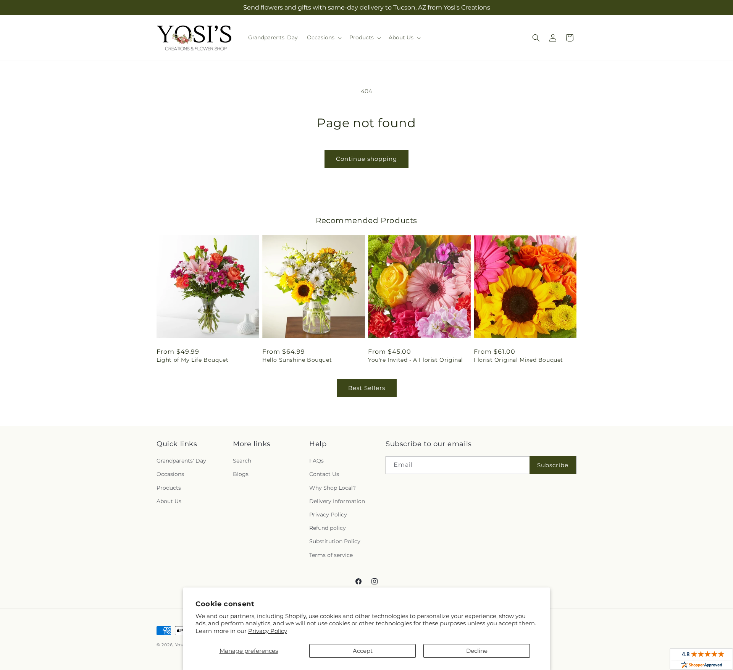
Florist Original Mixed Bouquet (518, 359)
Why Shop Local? (332, 487)
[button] (323, 37)
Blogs (241, 474)
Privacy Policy (267, 630)
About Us (169, 501)
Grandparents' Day (181, 460)
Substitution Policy (334, 541)
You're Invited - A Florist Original (415, 359)
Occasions (170, 474)
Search (242, 460)
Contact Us (324, 474)
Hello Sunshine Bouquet (297, 359)
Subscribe (552, 465)
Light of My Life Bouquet (192, 359)
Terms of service (331, 555)
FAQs (316, 460)
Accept (363, 650)
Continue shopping (366, 158)
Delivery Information (337, 501)
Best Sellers (366, 388)
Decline (477, 650)
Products (169, 487)
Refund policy (327, 527)
